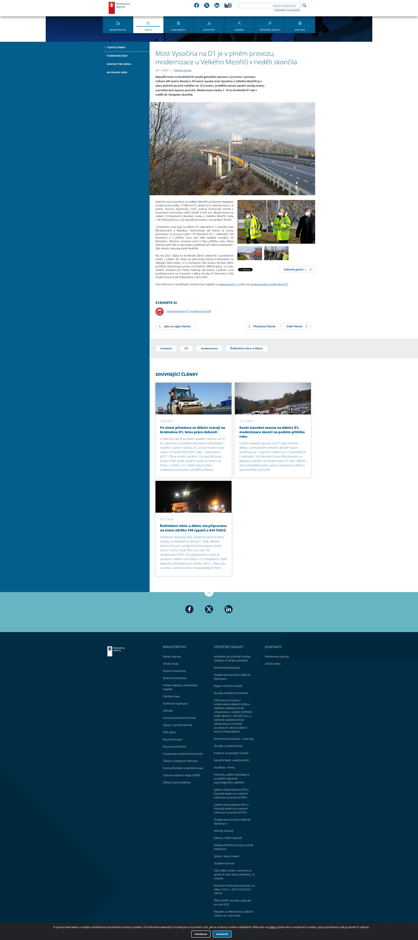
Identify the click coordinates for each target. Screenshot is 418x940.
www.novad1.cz (229, 284)
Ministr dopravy (172, 656)
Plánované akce (117, 55)
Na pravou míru (117, 72)
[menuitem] (118, 24)
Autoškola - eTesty (224, 767)
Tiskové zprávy (116, 47)
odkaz (272, 927)
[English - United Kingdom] (228, 7)
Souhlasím (222, 934)
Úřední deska (171, 663)
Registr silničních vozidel (228, 686)
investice (166, 348)
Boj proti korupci (172, 739)
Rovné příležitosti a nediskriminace (183, 768)
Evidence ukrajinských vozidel (231, 753)
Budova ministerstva (174, 678)
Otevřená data (171, 696)
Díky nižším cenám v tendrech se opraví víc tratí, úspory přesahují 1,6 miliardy (234, 874)
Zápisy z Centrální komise (177, 725)
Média (148, 29)
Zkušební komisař (224, 863)
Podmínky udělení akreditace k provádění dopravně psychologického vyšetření (232, 778)
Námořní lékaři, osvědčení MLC (232, 760)
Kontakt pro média (119, 64)
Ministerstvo (118, 29)
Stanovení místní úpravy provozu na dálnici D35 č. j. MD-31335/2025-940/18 (234, 889)
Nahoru (209, 594)
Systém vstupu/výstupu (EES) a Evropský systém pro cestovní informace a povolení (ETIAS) (231, 793)
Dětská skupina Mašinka (177, 782)
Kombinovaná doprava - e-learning (233, 739)
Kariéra (239, 29)
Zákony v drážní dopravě (228, 838)
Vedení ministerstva (174, 671)
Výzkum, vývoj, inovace (226, 856)
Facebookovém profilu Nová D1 (269, 284)
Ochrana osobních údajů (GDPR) (181, 775)
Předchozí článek (264, 326)
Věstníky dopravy (223, 831)
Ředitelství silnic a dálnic (246, 348)
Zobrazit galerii (295, 269)
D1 (186, 348)
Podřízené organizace (175, 703)
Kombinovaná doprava (227, 667)
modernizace (209, 348)
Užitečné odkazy (269, 29)
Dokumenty (178, 29)
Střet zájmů (169, 732)
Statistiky (209, 29)
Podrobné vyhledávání (287, 9)
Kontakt (300, 29)
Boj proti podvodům (174, 746)
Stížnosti (168, 710)
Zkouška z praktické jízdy (228, 746)
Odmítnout (201, 934)
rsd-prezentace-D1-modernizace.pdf (188, 311)
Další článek (294, 326)
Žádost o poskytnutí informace (180, 761)
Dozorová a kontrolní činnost (179, 718)
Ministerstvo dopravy (119, 8)
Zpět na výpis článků (177, 326)
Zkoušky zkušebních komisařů (231, 693)
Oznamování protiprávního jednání (183, 754)
